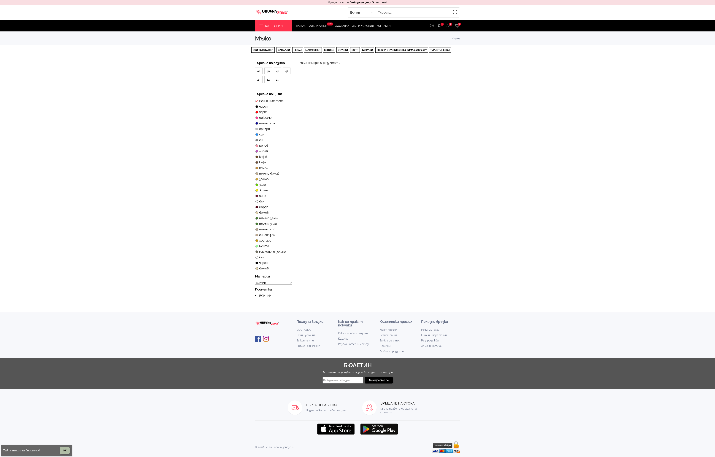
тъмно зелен (268, 218)
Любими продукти (392, 351)
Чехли (298, 50)
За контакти (305, 340)
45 (277, 80)
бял (261, 201)
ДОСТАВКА (342, 25)
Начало (301, 25)
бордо (263, 207)
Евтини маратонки (434, 335)
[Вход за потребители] (432, 26)
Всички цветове (271, 101)
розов (263, 145)
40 (268, 71)
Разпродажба (430, 340)
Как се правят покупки (353, 333)
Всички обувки (263, 50)
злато (264, 179)
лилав (263, 151)
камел (263, 168)
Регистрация (388, 335)
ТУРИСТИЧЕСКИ (440, 50)
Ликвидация (320, 25)
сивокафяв (267, 235)
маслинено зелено (272, 251)
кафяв (263, 157)
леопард (265, 240)
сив (261, 140)
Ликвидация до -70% (362, 2)
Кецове (329, 50)
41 (277, 71)
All (258, 71)
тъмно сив (267, 229)
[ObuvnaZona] (272, 12)
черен (263, 106)
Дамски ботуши (431, 345)
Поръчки (385, 345)
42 (286, 71)
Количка (343, 338)
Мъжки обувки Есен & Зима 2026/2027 (402, 50)
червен (264, 112)
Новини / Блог (430, 329)
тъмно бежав (269, 173)
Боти (355, 50)
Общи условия (363, 25)
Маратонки (312, 50)
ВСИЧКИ (265, 296)
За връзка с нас (390, 340)
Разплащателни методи (354, 344)
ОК (65, 450)
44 (268, 80)
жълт (263, 190)
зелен (263, 184)
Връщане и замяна (308, 345)
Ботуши (367, 50)
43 (258, 80)
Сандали (284, 50)
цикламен (266, 117)
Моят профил (388, 329)
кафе (262, 162)
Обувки (343, 50)
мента (264, 246)
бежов (264, 212)
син (261, 134)
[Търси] (455, 12)
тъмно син (267, 123)
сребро (264, 129)
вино (262, 196)
